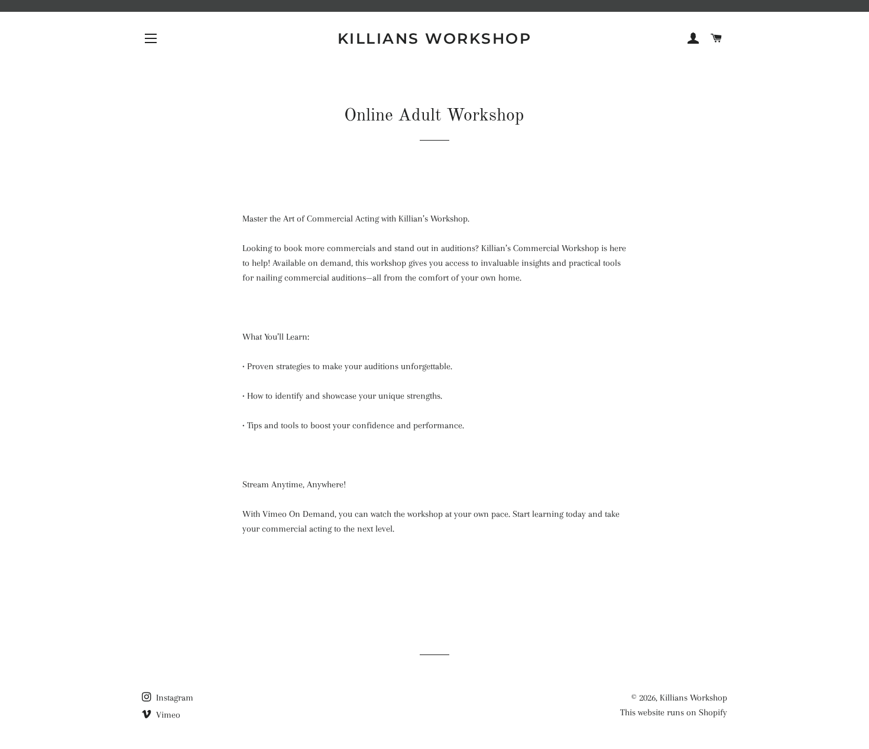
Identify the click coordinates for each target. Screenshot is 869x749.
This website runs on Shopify (673, 712)
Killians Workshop (435, 38)
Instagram (173, 697)
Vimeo (167, 714)
